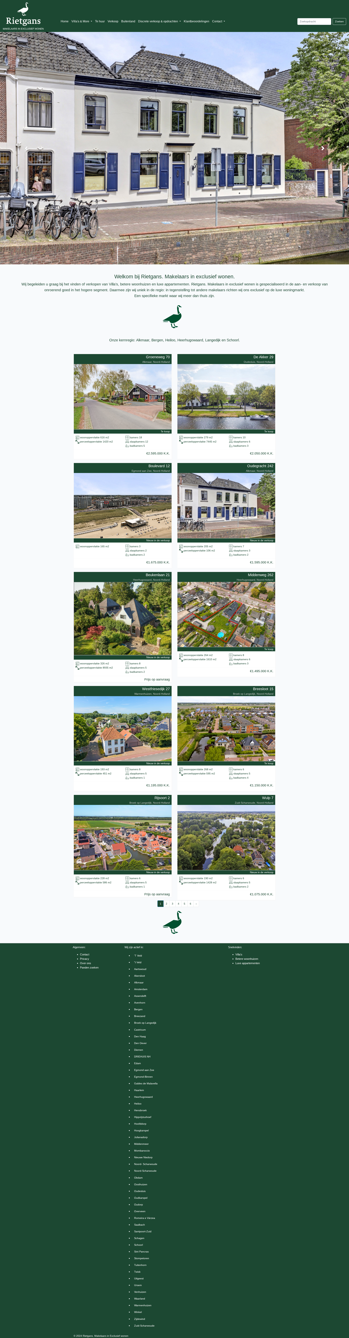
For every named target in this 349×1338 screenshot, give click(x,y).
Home (65, 21)
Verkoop (113, 21)
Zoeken (339, 21)
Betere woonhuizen (246, 958)
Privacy (84, 958)
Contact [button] (217, 21)
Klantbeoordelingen (196, 21)
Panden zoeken (89, 967)
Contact (84, 954)
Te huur (100, 21)
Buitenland (128, 21)
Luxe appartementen (247, 963)
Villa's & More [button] (80, 21)
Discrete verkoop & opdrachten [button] (158, 21)
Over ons (85, 963)
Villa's (238, 954)
